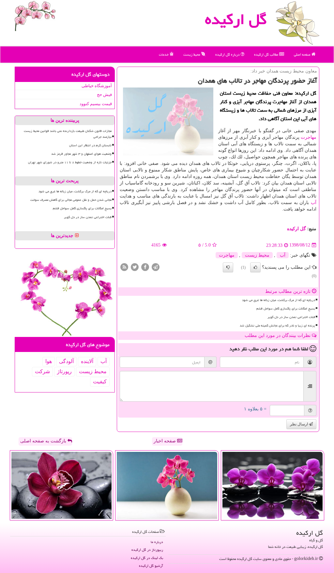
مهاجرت (308, 137)
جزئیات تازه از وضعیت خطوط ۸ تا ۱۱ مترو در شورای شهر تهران (70, 162)
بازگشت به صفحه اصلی (44, 440)
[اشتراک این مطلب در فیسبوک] (145, 266)
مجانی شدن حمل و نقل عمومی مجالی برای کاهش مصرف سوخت (71, 200)
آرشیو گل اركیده (151, 565)
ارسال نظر (299, 424)
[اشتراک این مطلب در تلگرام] (155, 266)
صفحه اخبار (165, 440)
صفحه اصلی (302, 54)
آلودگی (66, 361)
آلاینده (87, 361)
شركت (42, 371)
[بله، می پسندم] (255, 267)
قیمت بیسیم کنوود (96, 103)
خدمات (164, 54)
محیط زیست (192, 54)
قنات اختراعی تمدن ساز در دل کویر (291, 317)
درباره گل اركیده (228, 54)
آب (313, 202)
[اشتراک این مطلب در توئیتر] (134, 266)
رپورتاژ (64, 371)
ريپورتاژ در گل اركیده (147, 549)
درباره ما (157, 541)
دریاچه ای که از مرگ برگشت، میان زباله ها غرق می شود (278, 300)
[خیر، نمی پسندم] (228, 267)
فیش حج (104, 94)
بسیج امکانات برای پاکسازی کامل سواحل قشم (285, 308)
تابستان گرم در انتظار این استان (90, 145)
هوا (48, 361)
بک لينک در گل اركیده (147, 557)
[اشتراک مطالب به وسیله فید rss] (124, 266)
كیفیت (100, 381)
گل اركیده (236, 19)
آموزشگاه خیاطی (97, 85)
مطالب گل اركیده (266, 54)
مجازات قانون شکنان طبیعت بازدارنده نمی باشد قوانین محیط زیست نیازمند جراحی (68, 134)
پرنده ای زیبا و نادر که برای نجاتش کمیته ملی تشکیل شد (277, 325)
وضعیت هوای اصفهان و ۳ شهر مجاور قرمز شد (81, 154)
